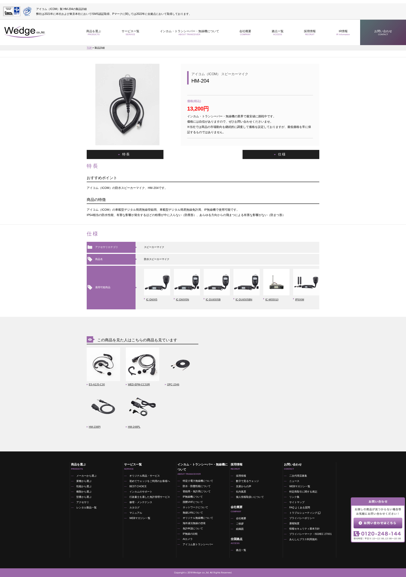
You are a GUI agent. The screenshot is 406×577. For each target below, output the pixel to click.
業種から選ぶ (84, 481)
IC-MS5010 (271, 299)
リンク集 (294, 496)
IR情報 (343, 32)
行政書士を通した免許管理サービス (149, 496)
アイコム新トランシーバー (198, 544)
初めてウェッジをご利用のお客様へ (149, 481)
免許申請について (193, 528)
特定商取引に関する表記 (303, 491)
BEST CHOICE (138, 486)
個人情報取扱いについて (250, 496)
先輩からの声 (243, 486)
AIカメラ (188, 539)
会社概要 (241, 518)
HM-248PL (134, 427)
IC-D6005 (151, 299)
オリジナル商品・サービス (144, 475)
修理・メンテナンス (140, 502)
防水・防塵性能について (197, 486)
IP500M (299, 299)
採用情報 (310, 32)
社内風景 (241, 491)
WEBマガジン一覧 (139, 518)
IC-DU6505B (213, 299)
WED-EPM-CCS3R (139, 384)
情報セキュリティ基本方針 (304, 528)
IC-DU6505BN (244, 299)
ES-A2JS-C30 (97, 384)
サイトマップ (296, 502)
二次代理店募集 (298, 475)
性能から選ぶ (84, 486)
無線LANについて (193, 512)
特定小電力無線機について (198, 480)
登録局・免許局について (197, 491)
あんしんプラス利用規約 (303, 539)
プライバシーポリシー (302, 518)
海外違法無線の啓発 (194, 523)
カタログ (134, 507)
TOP (89, 47)
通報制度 (294, 523)
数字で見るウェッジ (247, 481)
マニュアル (135, 512)
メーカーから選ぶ (86, 475)
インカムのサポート (140, 491)
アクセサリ (82, 502)
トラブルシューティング (303, 512)
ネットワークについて (195, 507)
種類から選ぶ (84, 491)
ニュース (294, 481)
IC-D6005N (182, 299)
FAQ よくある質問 (299, 507)
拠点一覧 (278, 32)
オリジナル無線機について (198, 517)
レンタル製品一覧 (86, 507)
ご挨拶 (240, 523)
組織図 (240, 528)
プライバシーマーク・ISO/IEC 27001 (310, 534)
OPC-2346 (173, 384)
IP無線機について (193, 496)
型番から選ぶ (84, 496)
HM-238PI (94, 427)
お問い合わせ (383, 32)
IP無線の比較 (190, 533)
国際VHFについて (193, 502)
